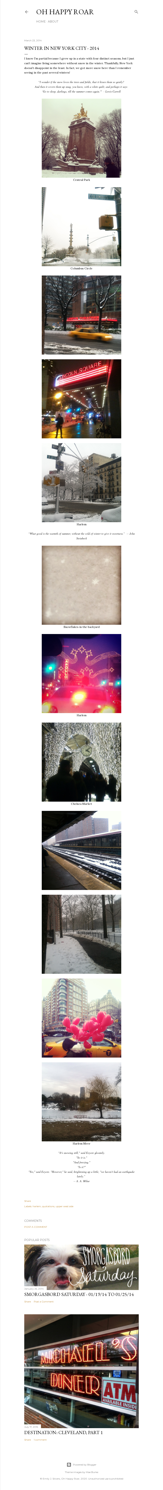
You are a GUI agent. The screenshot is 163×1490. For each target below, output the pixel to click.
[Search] (136, 11)
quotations (48, 1206)
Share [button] (27, 1200)
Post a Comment (35, 1226)
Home (41, 21)
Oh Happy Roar (65, 11)
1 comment (40, 1439)
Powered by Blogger (84, 1464)
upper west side (64, 1206)
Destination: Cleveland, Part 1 (63, 1432)
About (53, 21)
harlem (37, 1206)
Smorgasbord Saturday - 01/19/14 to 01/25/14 (79, 1294)
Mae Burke (92, 1472)
